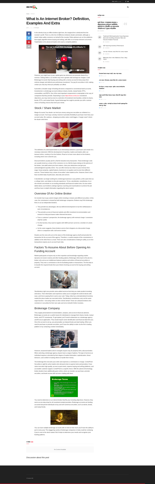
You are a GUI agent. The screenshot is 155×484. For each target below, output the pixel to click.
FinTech (33, 13)
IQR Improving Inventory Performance (113, 45)
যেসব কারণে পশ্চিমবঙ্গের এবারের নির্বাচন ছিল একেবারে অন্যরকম (115, 51)
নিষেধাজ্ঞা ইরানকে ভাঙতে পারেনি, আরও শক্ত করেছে (110, 73)
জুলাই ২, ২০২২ (29, 27)
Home (27, 13)
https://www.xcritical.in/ (72, 95)
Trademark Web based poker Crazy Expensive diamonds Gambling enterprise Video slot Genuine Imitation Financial (116, 37)
